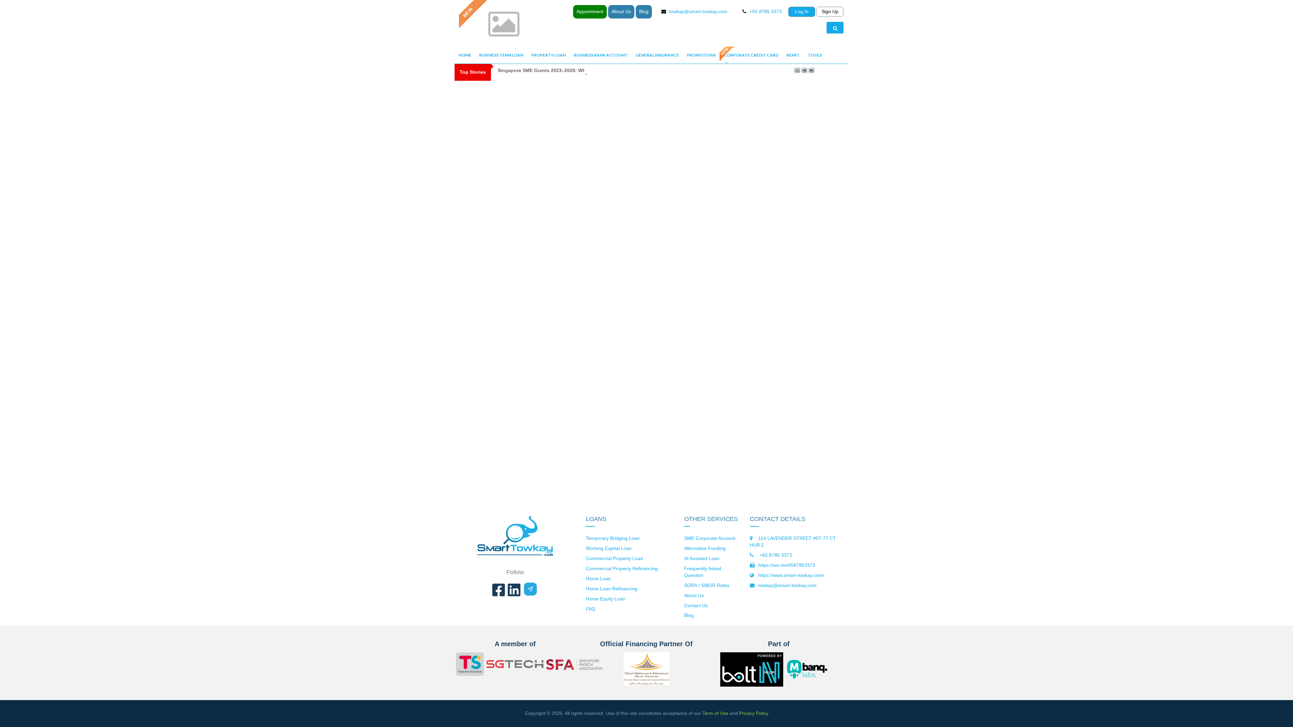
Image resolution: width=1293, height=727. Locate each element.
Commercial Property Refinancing (622, 568)
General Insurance (657, 55)
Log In (801, 11)
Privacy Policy (753, 713)
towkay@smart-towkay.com (698, 11)
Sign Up (830, 11)
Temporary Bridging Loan (613, 538)
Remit (793, 55)
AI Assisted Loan (702, 558)
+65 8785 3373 (775, 555)
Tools (815, 55)
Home (465, 55)
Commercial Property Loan (614, 558)
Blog (644, 11)
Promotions (701, 55)
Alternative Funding (705, 548)
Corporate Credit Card (751, 55)
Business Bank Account (601, 55)
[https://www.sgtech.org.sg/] (515, 665)
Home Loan (598, 578)
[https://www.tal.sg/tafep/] (470, 665)
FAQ (590, 609)
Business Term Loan (501, 55)
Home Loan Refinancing (611, 588)
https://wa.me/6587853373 (786, 565)
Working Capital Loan (609, 548)
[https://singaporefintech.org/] (575, 665)
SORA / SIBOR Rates (706, 585)
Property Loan (548, 55)
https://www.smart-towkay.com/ (791, 575)
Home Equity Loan (605, 598)
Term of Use (715, 713)
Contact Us (696, 605)
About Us (621, 11)
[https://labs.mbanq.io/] (811, 669)
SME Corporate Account (709, 538)
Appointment (589, 11)
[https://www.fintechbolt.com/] (752, 681)
